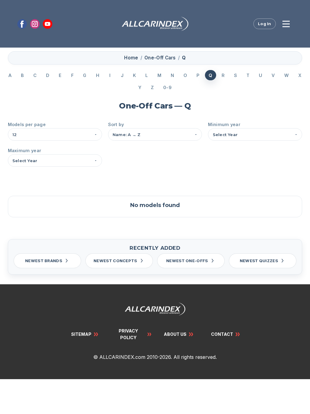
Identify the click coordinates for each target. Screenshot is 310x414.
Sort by (116, 124)
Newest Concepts (115, 260)
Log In (264, 23)
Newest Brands (43, 260)
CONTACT (222, 334)
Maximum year (24, 150)
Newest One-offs (187, 260)
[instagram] (35, 24)
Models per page (27, 124)
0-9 (167, 87)
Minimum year (224, 124)
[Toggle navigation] (286, 24)
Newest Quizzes (259, 260)
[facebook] (22, 24)
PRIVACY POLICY (128, 334)
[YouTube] (47, 24)
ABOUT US (175, 334)
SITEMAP (81, 334)
